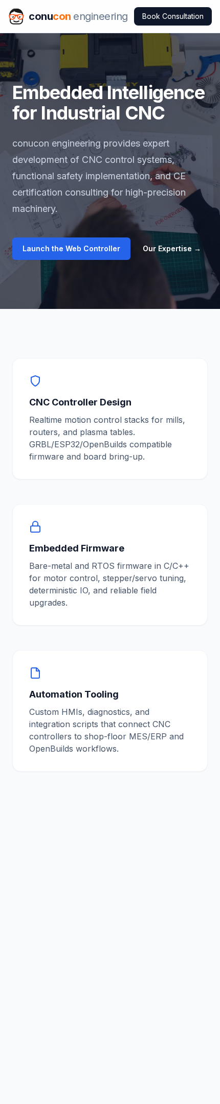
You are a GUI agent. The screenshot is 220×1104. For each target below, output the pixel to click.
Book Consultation (173, 16)
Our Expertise (172, 248)
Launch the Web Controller (71, 248)
